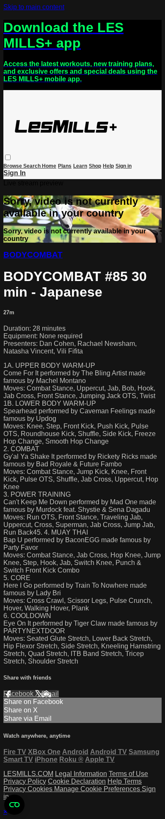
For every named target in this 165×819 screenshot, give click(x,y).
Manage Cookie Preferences (98, 788)
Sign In (14, 173)
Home (49, 166)
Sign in (124, 166)
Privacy (15, 788)
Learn (80, 166)
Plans (65, 166)
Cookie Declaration (77, 781)
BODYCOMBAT (33, 254)
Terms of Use (128, 773)
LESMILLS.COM (28, 773)
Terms (133, 781)
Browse (13, 166)
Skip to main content (33, 7)
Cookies (41, 788)
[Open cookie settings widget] (14, 805)
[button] (8, 157)
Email (50, 693)
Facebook (19, 693)
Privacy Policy (24, 781)
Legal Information (81, 773)
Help (108, 166)
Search (32, 166)
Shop (95, 166)
